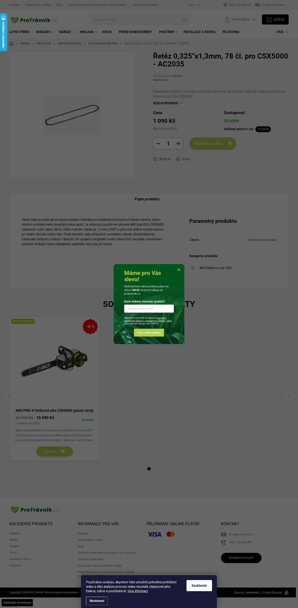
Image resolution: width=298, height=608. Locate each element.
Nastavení (97, 601)
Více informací (138, 591)
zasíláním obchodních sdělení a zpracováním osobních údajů (148, 319)
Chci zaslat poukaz (149, 332)
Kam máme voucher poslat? (144, 301)
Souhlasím (199, 586)
